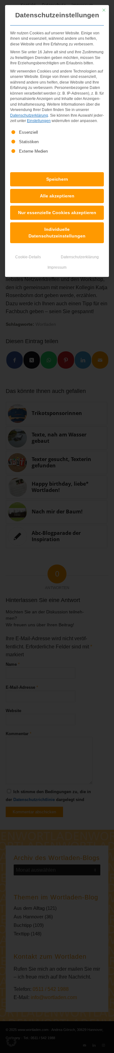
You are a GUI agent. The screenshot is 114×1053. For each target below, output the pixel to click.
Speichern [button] (57, 179)
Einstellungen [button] (39, 121)
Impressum (57, 267)
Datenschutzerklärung (29, 115)
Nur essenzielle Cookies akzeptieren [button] (57, 212)
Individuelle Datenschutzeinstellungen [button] (57, 232)
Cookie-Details (28, 257)
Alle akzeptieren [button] (57, 195)
